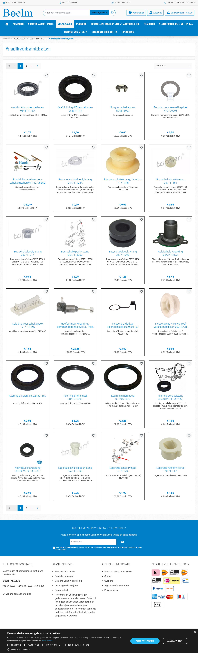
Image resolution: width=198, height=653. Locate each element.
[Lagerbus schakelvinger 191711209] (123, 449)
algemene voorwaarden (129, 547)
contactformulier (22, 594)
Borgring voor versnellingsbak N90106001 (170, 109)
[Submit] (122, 542)
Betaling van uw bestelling (68, 580)
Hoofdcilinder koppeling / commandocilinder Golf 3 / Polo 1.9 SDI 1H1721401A (75, 325)
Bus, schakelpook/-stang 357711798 (123, 253)
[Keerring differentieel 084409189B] (75, 377)
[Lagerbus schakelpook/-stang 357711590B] (75, 449)
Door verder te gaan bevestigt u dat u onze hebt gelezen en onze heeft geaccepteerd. (99, 548)
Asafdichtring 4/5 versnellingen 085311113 (75, 109)
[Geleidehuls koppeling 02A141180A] (170, 233)
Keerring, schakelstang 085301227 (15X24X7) (170, 397)
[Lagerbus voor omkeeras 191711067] (170, 449)
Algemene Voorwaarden (116, 585)
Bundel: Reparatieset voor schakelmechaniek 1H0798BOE (27, 181)
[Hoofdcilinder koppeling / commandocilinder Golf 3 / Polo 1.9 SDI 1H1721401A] (75, 305)
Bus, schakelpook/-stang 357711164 (170, 181)
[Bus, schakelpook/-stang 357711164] (170, 161)
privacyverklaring (95, 547)
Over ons (108, 580)
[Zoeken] (112, 13)
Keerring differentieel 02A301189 (27, 395)
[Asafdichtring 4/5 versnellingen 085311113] (75, 89)
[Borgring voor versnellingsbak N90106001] (170, 89)
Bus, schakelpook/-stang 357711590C (75, 253)
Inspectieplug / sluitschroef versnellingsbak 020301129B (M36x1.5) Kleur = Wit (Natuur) (170, 325)
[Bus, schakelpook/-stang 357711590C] (75, 233)
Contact (108, 576)
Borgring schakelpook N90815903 (122, 109)
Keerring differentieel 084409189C (123, 397)
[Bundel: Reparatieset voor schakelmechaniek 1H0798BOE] (27, 161)
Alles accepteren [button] (145, 641)
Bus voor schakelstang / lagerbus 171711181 (123, 181)
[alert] (99, 641)
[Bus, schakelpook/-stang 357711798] (123, 233)
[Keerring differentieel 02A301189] (27, 377)
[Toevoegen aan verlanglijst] (46, 75)
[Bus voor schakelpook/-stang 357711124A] (75, 161)
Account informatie (65, 571)
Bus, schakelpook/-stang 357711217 (28, 253)
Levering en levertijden (66, 585)
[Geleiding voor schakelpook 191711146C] (27, 305)
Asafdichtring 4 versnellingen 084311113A (27, 109)
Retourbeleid (61, 590)
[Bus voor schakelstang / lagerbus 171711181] (123, 161)
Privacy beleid (111, 590)
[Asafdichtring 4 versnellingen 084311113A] (27, 89)
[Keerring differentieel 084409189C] (123, 377)
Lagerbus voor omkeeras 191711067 (170, 469)
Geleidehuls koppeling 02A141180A (170, 253)
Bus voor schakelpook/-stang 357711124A (75, 181)
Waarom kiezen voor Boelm (118, 571)
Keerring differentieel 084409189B (75, 397)
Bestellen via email (64, 576)
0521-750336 (11, 581)
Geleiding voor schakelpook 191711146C (27, 325)
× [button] (195, 632)
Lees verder (47, 640)
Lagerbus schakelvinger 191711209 (122, 469)
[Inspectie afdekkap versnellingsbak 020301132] (123, 305)
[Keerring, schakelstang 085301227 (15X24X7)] (170, 377)
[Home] (7, 24)
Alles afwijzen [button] (174, 641)
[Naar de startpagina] (18, 13)
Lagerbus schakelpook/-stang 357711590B (75, 469)
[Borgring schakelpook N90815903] (123, 89)
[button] (66, 649)
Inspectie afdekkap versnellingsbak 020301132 (122, 325)
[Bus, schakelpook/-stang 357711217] (27, 233)
